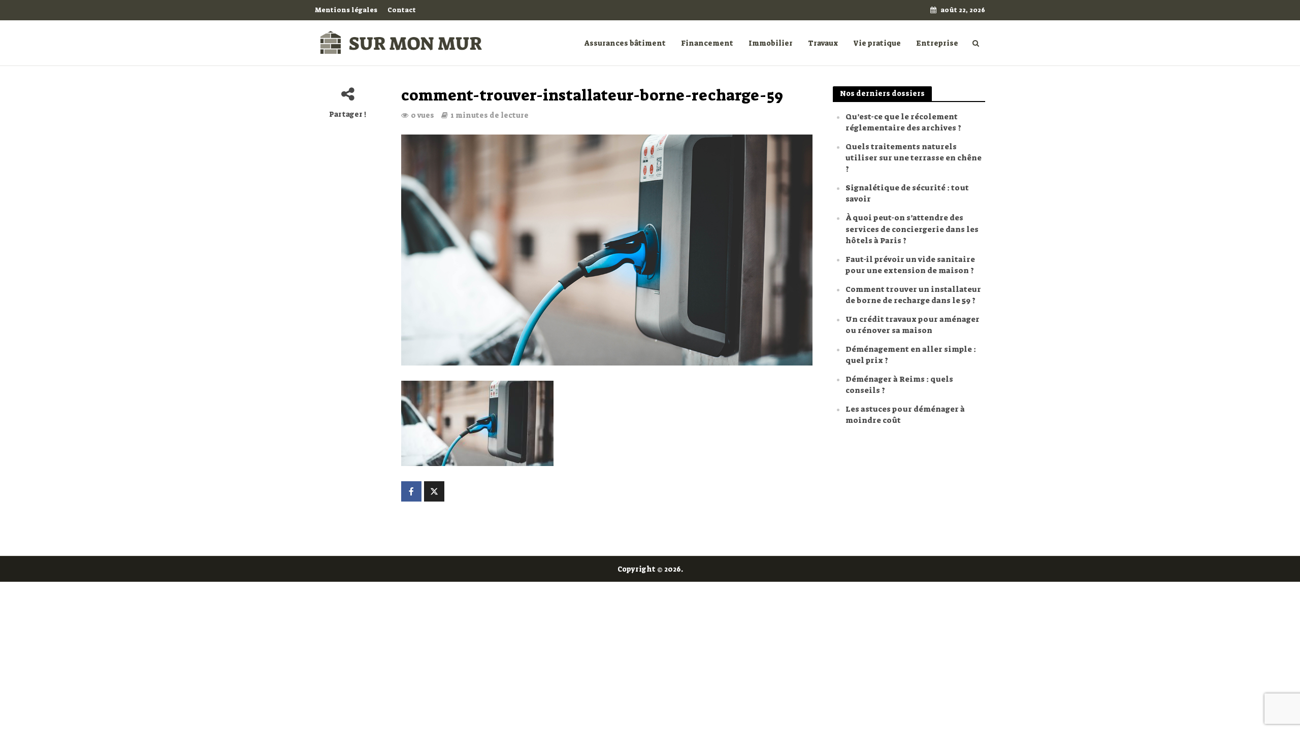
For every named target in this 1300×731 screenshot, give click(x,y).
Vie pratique (877, 43)
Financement (707, 43)
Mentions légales (346, 10)
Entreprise (937, 43)
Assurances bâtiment (625, 43)
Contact (401, 10)
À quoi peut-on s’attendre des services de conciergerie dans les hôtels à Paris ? (912, 229)
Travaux (823, 43)
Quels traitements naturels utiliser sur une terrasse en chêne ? (914, 158)
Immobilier (771, 43)
